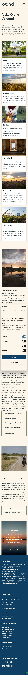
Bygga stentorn (9, 433)
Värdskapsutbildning (7, 635)
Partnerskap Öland (6, 631)
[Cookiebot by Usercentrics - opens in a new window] (20, 307)
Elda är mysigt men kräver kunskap (12, 428)
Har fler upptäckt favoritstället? (14, 423)
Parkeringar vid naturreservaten (14, 508)
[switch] (24, 341)
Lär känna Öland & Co (7, 616)
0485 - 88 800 (5, 612)
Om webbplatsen (6, 618)
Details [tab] (14, 310)
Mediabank (4, 648)
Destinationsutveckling (7, 629)
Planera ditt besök (10, 418)
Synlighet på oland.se (7, 633)
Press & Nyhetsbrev (6, 646)
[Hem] (8, 4)
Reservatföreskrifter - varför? (13, 413)
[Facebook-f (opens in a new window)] (2, 662)
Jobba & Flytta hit (6, 637)
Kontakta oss (5, 614)
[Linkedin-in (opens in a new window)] (8, 662)
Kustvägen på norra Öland (12, 512)
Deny (14, 367)
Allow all (14, 357)
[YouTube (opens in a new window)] (11, 662)
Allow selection (14, 362)
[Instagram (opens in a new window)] (5, 662)
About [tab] (23, 310)
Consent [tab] (5, 310)
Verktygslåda (5, 627)
